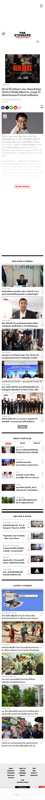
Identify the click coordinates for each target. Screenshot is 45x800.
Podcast (11, 770)
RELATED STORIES (22, 261)
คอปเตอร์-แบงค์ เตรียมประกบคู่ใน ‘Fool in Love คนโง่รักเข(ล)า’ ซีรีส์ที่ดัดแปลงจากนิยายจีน (27, 476)
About (22, 775)
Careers (22, 773)
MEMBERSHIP (22, 787)
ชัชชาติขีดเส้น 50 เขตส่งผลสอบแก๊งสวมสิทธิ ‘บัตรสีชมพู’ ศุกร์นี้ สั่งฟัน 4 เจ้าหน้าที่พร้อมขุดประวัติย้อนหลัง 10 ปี (20, 324)
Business (20, 447)
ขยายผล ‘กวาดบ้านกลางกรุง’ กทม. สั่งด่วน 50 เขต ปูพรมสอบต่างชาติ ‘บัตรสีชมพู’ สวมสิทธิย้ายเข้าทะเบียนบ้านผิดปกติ (20, 356)
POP (18, 472)
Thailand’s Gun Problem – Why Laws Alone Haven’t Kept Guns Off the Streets (14, 537)
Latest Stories (22, 585)
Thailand (6, 289)
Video (22, 770)
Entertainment (9, 677)
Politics (5, 85)
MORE (22, 427)
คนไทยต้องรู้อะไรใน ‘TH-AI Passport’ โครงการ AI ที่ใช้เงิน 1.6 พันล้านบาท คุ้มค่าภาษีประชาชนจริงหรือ (14, 526)
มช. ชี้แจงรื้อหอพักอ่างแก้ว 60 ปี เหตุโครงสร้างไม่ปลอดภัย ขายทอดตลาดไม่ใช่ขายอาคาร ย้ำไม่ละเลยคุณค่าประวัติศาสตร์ (27, 501)
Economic (7, 522)
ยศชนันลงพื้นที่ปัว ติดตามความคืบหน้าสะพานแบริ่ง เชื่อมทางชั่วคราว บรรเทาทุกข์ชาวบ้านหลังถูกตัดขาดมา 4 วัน (20, 648)
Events (34, 773)
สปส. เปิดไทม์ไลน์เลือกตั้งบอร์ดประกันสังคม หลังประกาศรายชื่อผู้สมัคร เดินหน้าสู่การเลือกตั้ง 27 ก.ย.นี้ (13, 573)
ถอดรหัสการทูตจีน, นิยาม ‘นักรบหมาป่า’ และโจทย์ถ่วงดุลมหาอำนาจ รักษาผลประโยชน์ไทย (27, 488)
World (6, 545)
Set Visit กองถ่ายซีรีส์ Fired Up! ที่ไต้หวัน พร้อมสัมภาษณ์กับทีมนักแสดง (18, 680)
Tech (16, 522)
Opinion (11, 773)
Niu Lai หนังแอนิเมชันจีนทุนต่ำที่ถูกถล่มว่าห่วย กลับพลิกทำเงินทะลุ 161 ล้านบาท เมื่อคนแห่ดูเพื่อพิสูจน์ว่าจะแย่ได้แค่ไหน (27, 451)
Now (34, 770)
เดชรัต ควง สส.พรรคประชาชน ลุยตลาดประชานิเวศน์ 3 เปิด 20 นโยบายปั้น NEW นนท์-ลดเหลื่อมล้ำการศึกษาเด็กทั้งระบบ (20, 744)
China (18, 485)
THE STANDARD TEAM (13, 99)
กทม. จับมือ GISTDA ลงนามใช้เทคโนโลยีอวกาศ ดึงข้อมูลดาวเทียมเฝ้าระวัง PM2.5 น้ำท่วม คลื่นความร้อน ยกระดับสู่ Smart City (20, 388)
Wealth (22, 768)
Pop (34, 768)
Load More (22, 751)
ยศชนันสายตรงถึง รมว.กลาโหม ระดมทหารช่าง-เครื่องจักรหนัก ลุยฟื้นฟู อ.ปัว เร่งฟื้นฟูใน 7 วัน (27, 463)
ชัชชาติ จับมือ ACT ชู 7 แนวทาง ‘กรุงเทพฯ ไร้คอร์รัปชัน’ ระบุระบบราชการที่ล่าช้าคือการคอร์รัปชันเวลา (19, 420)
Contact (34, 775)
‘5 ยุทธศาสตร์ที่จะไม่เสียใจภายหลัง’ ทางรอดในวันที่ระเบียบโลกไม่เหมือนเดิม (13, 549)
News (11, 768)
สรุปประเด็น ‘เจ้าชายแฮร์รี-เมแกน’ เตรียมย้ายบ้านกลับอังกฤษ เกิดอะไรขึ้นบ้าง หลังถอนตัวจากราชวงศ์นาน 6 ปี (14, 561)
